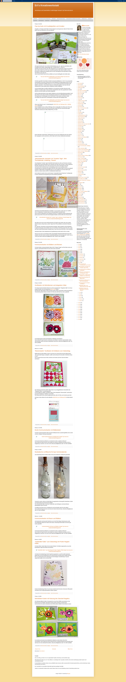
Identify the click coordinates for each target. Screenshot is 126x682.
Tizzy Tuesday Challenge (82, 191)
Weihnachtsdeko (81, 201)
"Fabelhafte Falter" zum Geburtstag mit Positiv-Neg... (85, 286)
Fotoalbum (80, 112)
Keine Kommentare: (54, 153)
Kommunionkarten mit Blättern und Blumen (48, 244)
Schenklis (79, 172)
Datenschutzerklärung (55, 20)
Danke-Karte (80, 102)
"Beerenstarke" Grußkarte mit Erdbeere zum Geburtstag (52, 351)
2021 (79, 252)
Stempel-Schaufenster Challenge (84, 180)
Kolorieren (80, 142)
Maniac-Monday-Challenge (83, 151)
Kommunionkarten (81, 144)
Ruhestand (80, 171)
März (80, 297)
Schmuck (89, 18)
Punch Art (80, 168)
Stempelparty (80, 182)
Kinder (79, 139)
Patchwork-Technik (81, 167)
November (81, 255)
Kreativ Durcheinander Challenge (84, 145)
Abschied (79, 84)
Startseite (35, 18)
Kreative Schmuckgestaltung (83, 149)
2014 (79, 312)
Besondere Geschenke (82, 90)
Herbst (79, 132)
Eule (78, 110)
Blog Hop (79, 94)
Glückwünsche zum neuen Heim (84, 123)
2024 (79, 247)
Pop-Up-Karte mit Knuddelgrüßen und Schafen (49, 26)
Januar (80, 300)
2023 (79, 249)
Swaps (79, 185)
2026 (79, 244)
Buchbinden (80, 97)
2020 (79, 302)
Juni (80, 292)
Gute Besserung (81, 125)
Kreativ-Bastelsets (81, 148)
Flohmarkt (53, 18)
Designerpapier (81, 103)
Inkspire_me (80, 135)
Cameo (79, 99)
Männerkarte (80, 152)
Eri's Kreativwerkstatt (47, 5)
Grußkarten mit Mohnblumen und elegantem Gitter (50, 285)
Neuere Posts (37, 648)
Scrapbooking (80, 174)
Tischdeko (80, 189)
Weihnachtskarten (81, 202)
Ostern (79, 165)
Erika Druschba (86, 25)
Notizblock (80, 162)
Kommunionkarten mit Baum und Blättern (48, 518)
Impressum (47, 20)
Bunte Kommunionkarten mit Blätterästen (48, 430)
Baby (79, 89)
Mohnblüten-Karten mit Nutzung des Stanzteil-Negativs (52, 598)
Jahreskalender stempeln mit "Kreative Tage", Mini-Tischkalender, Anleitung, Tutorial (51, 159)
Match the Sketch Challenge (83, 155)
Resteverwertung (81, 169)
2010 (79, 319)
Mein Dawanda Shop (61, 18)
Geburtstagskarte (81, 116)
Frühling (79, 113)
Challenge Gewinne (81, 100)
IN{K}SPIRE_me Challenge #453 (59, 397)
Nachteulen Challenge (82, 159)
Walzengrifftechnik (81, 200)
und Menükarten (82, 234)
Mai (80, 293)
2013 (79, 314)
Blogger (68, 673)
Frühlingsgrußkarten (82, 115)
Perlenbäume (41, 20)
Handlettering (80, 129)
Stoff (79, 184)
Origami (79, 164)
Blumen (79, 96)
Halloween (80, 128)
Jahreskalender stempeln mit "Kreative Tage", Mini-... (84, 267)
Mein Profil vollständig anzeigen (83, 54)
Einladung (80, 105)
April (80, 295)
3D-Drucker (80, 83)
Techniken (80, 188)
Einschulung (80, 106)
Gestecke (35, 20)
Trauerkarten (80, 192)
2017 (79, 307)
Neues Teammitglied (82, 161)
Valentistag (80, 197)
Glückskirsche (80, 122)
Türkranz (79, 194)
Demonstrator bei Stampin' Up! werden (73, 18)
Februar (80, 298)
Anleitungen (80, 87)
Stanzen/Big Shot (81, 178)
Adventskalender (81, 86)
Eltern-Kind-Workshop (82, 107)
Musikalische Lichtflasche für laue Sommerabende (51, 452)
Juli (80, 262)
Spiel (79, 175)
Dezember (81, 254)
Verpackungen (80, 198)
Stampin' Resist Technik (82, 177)
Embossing (80, 109)
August (80, 260)
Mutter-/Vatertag (81, 158)
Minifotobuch (80, 156)
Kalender (79, 138)
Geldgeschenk (80, 118)
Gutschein (80, 126)
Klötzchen (80, 141)
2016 (79, 309)
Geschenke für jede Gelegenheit (44, 18)
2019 (79, 304)
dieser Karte (53, 289)
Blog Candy (80, 93)
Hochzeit (79, 134)
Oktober (81, 257)
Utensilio (79, 195)
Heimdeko (80, 131)
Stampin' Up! (84, 18)
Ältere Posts (70, 648)
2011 (79, 317)
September (81, 259)
